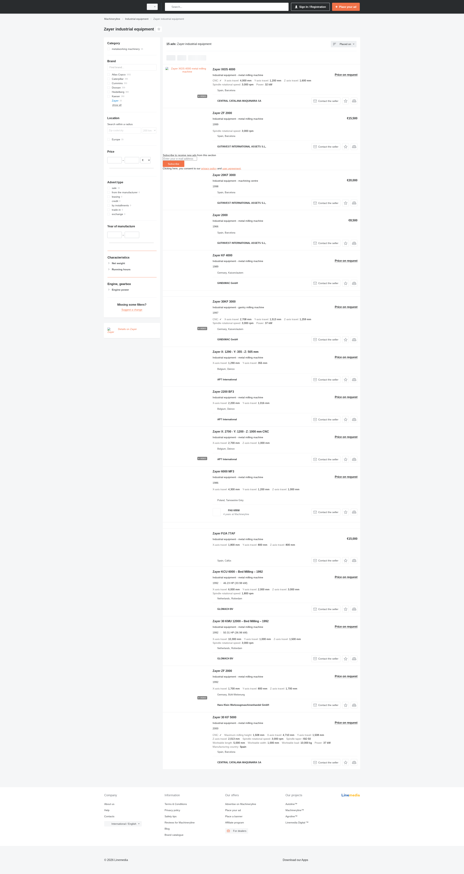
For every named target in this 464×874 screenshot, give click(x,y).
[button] (345, 101)
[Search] (168, 7)
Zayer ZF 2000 (222, 113)
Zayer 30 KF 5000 (224, 717)
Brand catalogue (174, 834)
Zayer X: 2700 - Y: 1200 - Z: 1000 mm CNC (241, 431)
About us (109, 804)
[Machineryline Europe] (123, 7)
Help (106, 810)
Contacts (109, 816)
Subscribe (173, 163)
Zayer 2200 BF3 (223, 391)
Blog (167, 828)
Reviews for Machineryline (180, 822)
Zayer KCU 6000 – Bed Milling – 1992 (238, 571)
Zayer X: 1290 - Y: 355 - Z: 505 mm (235, 351)
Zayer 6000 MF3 (223, 471)
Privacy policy (172, 810)
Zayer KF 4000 (222, 255)
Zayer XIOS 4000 (224, 69)
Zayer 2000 (220, 215)
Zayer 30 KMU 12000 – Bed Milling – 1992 (241, 621)
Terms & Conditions (176, 804)
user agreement (231, 168)
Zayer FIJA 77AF (224, 533)
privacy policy (209, 168)
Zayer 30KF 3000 (224, 301)
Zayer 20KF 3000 (224, 175)
